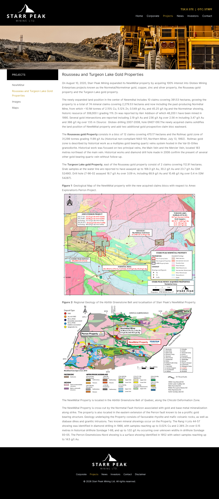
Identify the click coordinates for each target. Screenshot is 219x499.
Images (16, 101)
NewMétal (18, 85)
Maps (15, 107)
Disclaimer (140, 474)
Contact (207, 15)
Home (139, 15)
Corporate (153, 15)
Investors (192, 15)
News (180, 15)
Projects (168, 15)
